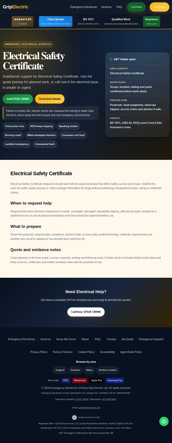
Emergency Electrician (83, 7)
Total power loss (14, 126)
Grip (16, 6)
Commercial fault (44, 144)
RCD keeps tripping (41, 126)
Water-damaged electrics (41, 135)
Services (106, 7)
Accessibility (107, 352)
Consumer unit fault (73, 135)
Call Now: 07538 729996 (86, 311)
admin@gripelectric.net (89, 408)
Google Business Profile (87, 417)
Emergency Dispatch (151, 339)
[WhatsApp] (164, 421)
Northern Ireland (107, 370)
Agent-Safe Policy (131, 352)
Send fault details (49, 98)
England (60, 370)
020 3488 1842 (109, 399)
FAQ (119, 7)
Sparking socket (68, 126)
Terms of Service (63, 352)
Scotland (75, 370)
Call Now (136, 7)
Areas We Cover (66, 339)
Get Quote (159, 7)
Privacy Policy (38, 352)
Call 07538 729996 (18, 98)
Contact (111, 339)
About (85, 339)
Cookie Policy (86, 352)
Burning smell (13, 135)
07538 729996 (82, 399)
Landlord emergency (17, 144)
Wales (89, 370)
